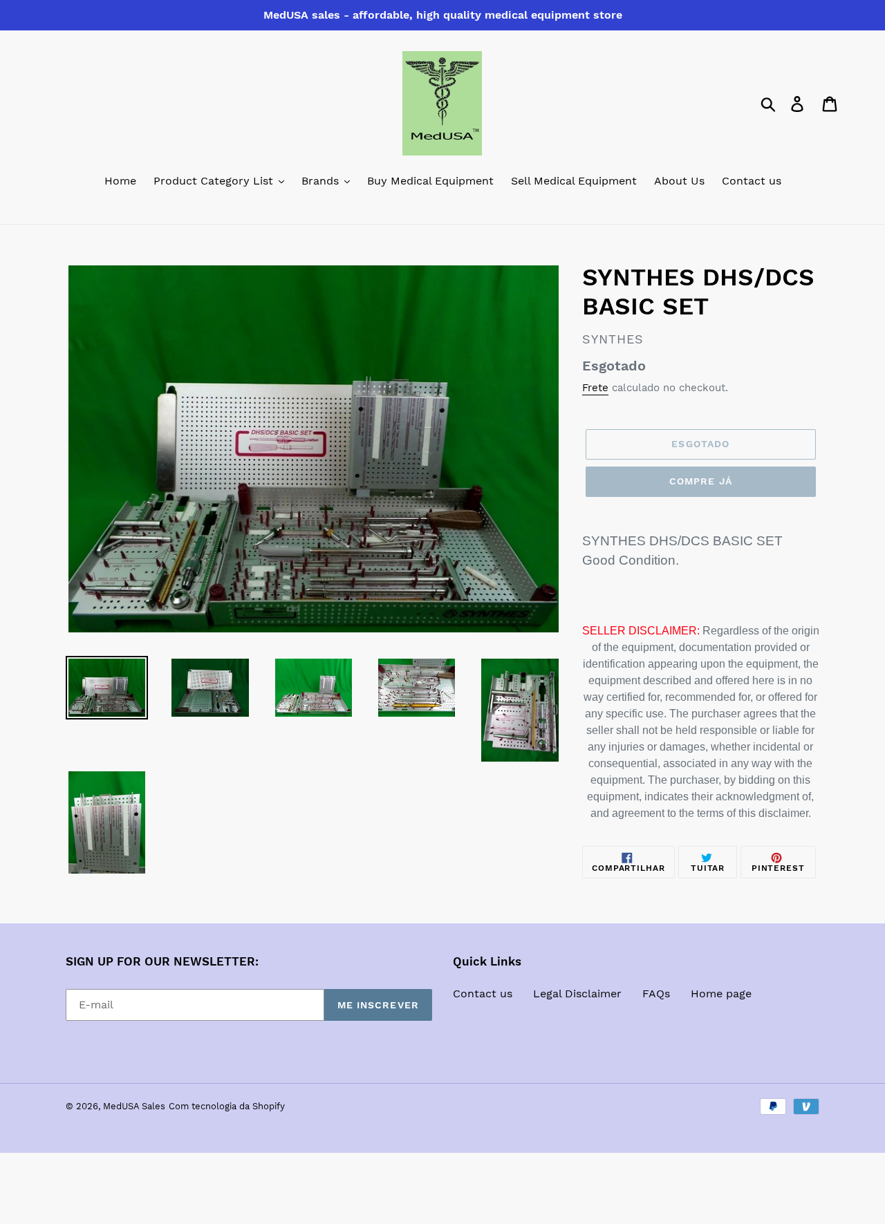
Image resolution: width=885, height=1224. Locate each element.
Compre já (700, 481)
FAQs (656, 993)
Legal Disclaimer (577, 993)
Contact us (482, 993)
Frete (595, 388)
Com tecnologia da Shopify (227, 1106)
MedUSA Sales (134, 1106)
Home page (721, 993)
